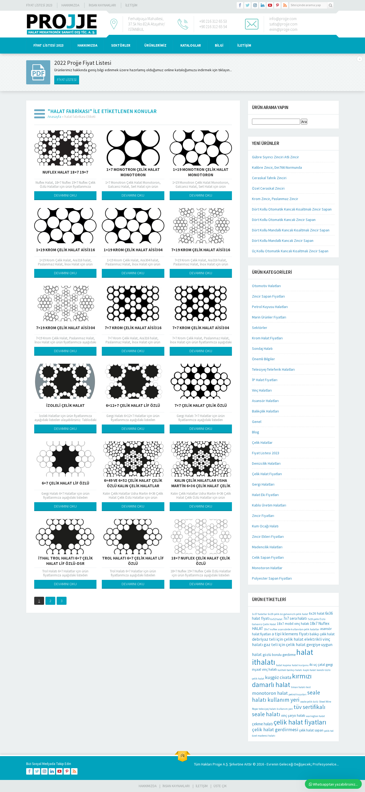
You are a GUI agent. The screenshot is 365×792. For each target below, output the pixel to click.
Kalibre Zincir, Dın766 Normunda (277, 167)
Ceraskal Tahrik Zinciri (269, 177)
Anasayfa (54, 116)
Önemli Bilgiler (263, 358)
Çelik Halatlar (262, 442)
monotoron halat (270, 693)
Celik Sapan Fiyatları (268, 557)
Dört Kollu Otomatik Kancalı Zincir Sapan (284, 219)
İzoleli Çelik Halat (65, 405)
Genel (256, 421)
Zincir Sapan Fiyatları (268, 296)
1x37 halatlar (259, 614)
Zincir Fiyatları (263, 515)
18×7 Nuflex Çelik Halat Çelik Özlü (200, 560)
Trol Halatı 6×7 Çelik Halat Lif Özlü (133, 560)
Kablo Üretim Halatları (269, 505)
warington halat (315, 716)
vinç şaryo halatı (293, 715)
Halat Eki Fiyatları (265, 494)
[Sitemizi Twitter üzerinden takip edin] (247, 5)
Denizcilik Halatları (266, 463)
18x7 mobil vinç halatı (293, 623)
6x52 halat (276, 619)
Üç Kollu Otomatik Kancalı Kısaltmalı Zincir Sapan (290, 251)
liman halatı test (301, 687)
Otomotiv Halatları (266, 285)
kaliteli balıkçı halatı (290, 670)
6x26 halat (316, 613)
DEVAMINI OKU (65, 195)
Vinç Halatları (262, 390)
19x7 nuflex (270, 629)
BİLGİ (219, 45)
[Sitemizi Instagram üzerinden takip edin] (255, 5)
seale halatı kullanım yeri (286, 696)
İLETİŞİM (131, 5)
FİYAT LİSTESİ (66, 79)
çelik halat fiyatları (300, 722)
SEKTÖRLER (120, 45)
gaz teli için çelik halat (285, 644)
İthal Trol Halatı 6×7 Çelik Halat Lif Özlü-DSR (65, 560)
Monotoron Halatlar (267, 567)
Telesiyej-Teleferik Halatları (273, 369)
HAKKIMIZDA (87, 45)
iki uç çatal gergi (321, 664)
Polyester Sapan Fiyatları (272, 578)
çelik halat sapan (311, 730)
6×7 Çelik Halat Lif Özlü (65, 483)
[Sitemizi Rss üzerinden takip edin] (285, 5)
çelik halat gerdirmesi (275, 729)
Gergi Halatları (263, 484)
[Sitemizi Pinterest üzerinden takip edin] (277, 5)
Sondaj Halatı (262, 348)
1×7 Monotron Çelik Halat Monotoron (133, 172)
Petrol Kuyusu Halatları (270, 306)
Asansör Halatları (265, 400)
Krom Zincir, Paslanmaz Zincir (275, 198)
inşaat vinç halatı (264, 669)
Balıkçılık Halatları (265, 411)
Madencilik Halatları (267, 547)
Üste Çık (220, 786)
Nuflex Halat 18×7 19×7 (65, 172)
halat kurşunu (300, 665)
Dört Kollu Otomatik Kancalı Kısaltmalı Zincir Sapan (292, 209)
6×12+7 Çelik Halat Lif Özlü (133, 405)
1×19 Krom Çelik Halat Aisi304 (133, 249)
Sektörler (259, 327)
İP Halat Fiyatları (264, 379)
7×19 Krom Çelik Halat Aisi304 (65, 327)
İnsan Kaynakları (102, 5)
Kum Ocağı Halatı (265, 526)
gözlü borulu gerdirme (279, 654)
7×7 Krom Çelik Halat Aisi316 (133, 327)
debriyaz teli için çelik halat (278, 639)
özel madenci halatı (263, 735)
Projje (217, 764)
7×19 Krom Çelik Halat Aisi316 (200, 249)
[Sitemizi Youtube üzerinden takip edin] (270, 5)
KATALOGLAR (190, 45)
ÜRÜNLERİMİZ (155, 45)
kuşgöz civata (278, 677)
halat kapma (283, 665)
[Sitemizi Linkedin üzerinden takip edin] (262, 5)
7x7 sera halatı (295, 618)
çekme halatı (262, 723)
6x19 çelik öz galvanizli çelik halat (288, 614)
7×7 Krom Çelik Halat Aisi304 (200, 327)
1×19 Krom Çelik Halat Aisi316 (65, 249)
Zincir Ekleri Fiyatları (268, 536)
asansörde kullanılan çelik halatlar (298, 629)
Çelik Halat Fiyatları (267, 473)
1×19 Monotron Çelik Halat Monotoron (200, 172)
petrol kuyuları (297, 694)
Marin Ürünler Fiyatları (269, 317)
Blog (255, 432)
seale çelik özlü (309, 701)
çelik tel (328, 731)
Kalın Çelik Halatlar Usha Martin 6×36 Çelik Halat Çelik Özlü (200, 486)
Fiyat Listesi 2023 (39, 5)
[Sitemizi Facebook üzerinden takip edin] (240, 5)
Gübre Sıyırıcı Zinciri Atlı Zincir (275, 157)
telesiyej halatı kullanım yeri (276, 709)
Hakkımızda (70, 5)
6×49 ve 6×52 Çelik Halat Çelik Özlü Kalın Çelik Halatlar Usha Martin (133, 486)
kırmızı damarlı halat (282, 680)
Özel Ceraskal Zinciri (268, 188)
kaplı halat (309, 670)
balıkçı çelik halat (322, 634)
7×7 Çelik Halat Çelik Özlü (200, 405)
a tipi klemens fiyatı (290, 633)
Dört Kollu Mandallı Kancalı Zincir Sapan (282, 240)
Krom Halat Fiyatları (267, 338)
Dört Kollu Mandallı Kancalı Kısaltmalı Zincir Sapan (290, 230)
